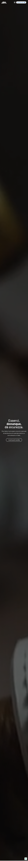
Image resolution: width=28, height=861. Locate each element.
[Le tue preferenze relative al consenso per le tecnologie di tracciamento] (25, 858)
